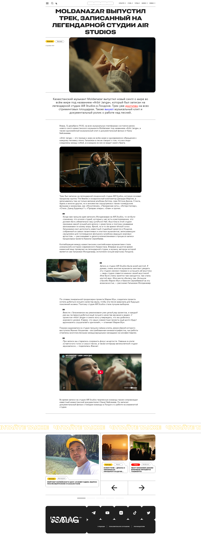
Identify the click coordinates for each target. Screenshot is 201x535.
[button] (114, 488)
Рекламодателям (139, 526)
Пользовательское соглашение (119, 526)
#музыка (59, 41)
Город (136, 3)
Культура (121, 3)
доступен (131, 106)
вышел (109, 109)
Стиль (129, 3)
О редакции (101, 526)
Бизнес (144, 3)
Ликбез (151, 3)
